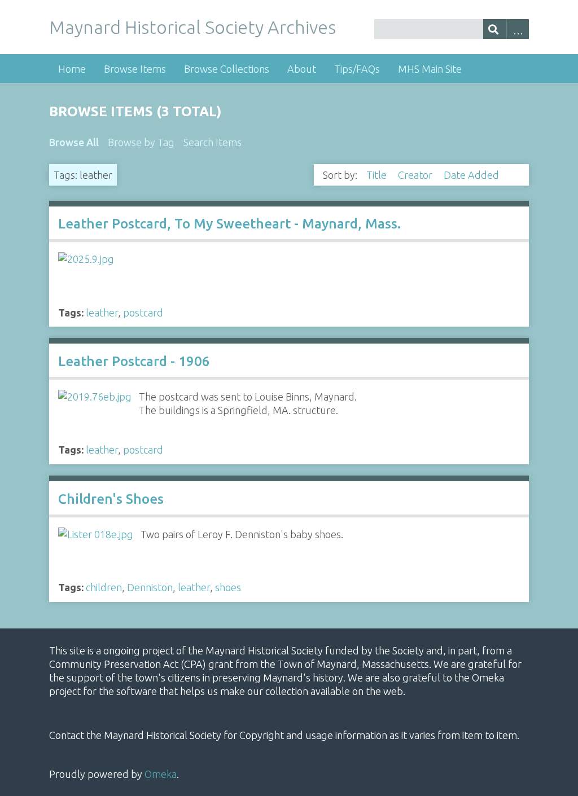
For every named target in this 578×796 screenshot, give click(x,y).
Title (377, 175)
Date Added (472, 175)
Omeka (160, 774)
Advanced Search (517, 29)
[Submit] (494, 29)
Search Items (212, 142)
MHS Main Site (430, 68)
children (104, 587)
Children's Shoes (111, 499)
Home (72, 68)
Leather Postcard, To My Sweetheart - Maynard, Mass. (229, 223)
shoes (228, 587)
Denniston (150, 587)
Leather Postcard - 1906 (134, 361)
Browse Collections (226, 68)
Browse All (74, 142)
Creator (416, 175)
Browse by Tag (141, 142)
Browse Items (135, 68)
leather (102, 312)
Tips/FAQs (357, 68)
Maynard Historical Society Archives (192, 27)
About (301, 68)
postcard (143, 312)
